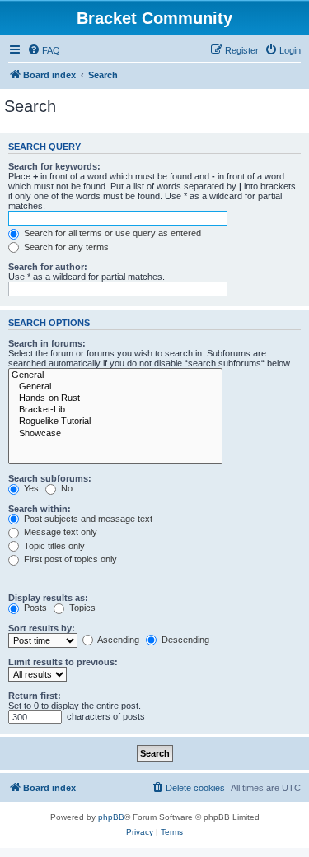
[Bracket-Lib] (115, 410)
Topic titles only (53, 546)
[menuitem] (43, 50)
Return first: (34, 696)
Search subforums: (49, 478)
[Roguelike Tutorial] (115, 421)
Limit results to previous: (63, 662)
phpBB (111, 817)
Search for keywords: (54, 166)
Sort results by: (41, 628)
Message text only (59, 532)
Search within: (39, 509)
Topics (81, 607)
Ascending (117, 640)
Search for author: (47, 267)
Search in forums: (47, 343)
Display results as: (48, 598)
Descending (184, 640)
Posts (34, 607)
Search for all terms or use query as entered (111, 233)
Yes (30, 488)
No (66, 488)
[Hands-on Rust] (115, 398)
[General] (115, 375)
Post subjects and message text (86, 519)
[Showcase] (115, 434)
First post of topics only (69, 559)
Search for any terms (65, 247)
